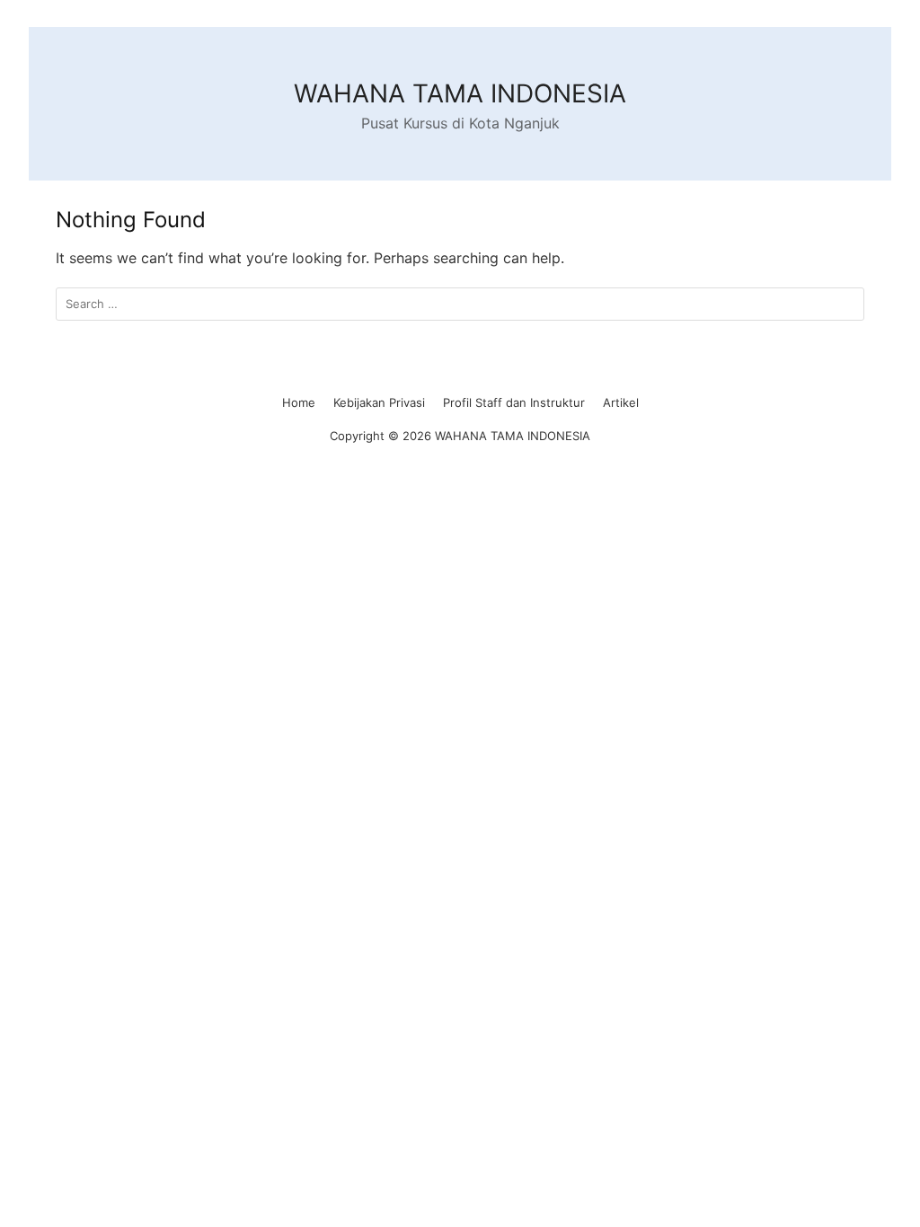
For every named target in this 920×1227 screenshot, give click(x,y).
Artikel (621, 402)
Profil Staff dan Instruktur (514, 402)
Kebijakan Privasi (379, 402)
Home (298, 402)
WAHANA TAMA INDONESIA (460, 93)
